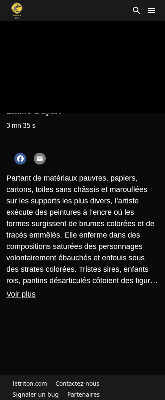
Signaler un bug (36, 394)
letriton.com (30, 383)
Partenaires (83, 394)
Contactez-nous (77, 383)
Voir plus (21, 294)
